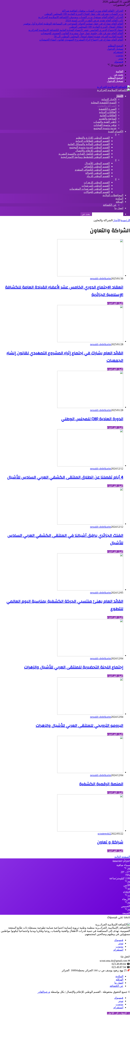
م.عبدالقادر (44, 991)
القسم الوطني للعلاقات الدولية (92, 140)
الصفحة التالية (122, 856)
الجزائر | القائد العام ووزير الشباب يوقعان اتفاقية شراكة (92, 10)
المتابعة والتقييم (107, 118)
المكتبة (119, 198)
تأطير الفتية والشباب (104, 121)
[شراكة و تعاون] (90, 830)
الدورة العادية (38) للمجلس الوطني (92, 419)
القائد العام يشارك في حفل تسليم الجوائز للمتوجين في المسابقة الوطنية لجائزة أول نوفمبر (73, 23)
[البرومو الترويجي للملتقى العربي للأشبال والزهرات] (90, 713)
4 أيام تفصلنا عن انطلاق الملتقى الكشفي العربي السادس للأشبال (65, 477)
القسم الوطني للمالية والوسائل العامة (89, 144)
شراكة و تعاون (110, 842)
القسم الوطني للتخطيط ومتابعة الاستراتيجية (85, 157)
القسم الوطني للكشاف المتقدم (92, 169)
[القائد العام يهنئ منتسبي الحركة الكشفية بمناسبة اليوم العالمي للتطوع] (90, 589)
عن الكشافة (109, 204)
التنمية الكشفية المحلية (103, 102)
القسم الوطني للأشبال (97, 163)
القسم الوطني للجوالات (97, 192)
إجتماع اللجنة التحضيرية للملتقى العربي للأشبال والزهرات (73, 667)
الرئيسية (125, 220)
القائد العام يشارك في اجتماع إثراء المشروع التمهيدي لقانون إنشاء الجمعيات (81, 39)
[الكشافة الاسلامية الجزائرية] (113, 86)
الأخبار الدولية (108, 99)
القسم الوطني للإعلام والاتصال (92, 150)
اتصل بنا (118, 208)
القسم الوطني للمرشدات (96, 185)
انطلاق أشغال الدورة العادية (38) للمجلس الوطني (96, 26)
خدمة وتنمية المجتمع (105, 128)
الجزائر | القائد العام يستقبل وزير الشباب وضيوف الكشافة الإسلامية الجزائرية (80, 17)
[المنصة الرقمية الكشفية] (90, 772)
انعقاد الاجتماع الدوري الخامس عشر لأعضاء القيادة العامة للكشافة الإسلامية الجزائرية (75, 30)
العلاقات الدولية (107, 112)
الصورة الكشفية (107, 108)
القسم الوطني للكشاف (97, 166)
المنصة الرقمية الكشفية (101, 784)
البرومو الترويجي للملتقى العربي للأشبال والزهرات (79, 725)
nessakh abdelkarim (100, 278)
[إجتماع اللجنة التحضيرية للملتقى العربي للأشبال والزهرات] (90, 655)
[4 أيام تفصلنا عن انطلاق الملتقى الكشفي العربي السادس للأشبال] (90, 465)
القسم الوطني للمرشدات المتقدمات (89, 188)
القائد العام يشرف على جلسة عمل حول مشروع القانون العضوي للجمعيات (82, 33)
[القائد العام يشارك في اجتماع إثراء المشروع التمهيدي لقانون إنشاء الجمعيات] (90, 341)
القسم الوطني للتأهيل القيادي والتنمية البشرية (84, 153)
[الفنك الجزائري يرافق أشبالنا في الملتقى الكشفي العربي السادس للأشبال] (90, 523)
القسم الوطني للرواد (98, 176)
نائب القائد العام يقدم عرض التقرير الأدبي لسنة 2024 (94, 20)
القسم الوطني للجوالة (97, 172)
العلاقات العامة (108, 115)
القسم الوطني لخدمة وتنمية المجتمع (89, 147)
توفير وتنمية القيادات (105, 125)
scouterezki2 (104, 833)
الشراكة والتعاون (107, 105)
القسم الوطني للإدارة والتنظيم (93, 137)
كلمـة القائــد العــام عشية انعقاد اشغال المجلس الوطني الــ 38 (88, 36)
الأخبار (119, 96)
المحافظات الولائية (113, 195)
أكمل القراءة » (115, 303)
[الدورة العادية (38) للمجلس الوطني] (90, 407)
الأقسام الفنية (115, 131)
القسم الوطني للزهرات (97, 182)
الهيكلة (119, 201)
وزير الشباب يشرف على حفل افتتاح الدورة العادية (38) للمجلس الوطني (83, 14)
